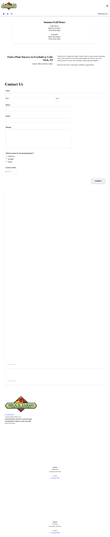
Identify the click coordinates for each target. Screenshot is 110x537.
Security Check (11, 167)
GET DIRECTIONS (12, 364)
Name (8, 91)
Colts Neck (11, 156)
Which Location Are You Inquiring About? (20, 153)
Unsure (10, 162)
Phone (8, 105)
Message (9, 127)
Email (8, 116)
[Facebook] (4, 14)
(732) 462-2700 (55, 478)
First (7, 98)
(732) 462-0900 (9, 415)
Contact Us (103, 13)
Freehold (10, 159)
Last (57, 98)
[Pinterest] (8, 14)
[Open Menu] (107, 6)
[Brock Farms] (53, 6)
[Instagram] (12, 14)
